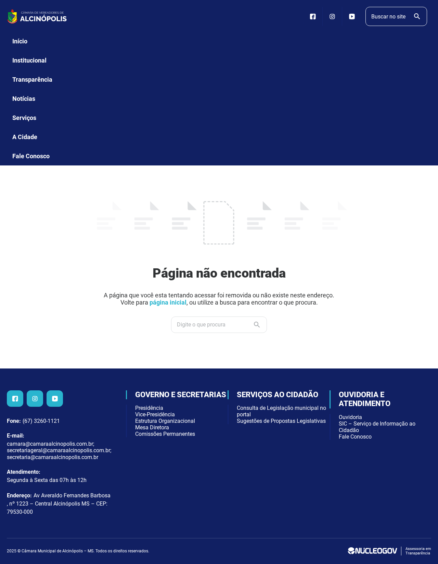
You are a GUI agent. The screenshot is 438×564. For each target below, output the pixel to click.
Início (19, 41)
